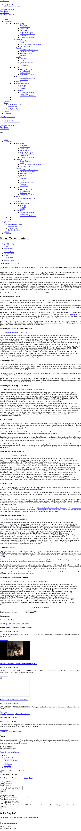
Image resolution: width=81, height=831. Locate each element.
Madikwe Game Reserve (27, 34)
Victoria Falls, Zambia (27, 74)
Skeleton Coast (76, 508)
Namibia (18, 57)
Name (2, 783)
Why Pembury (12, 106)
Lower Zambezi (25, 71)
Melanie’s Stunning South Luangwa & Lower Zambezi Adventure (24, 389)
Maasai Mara (24, 80)
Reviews (6, 112)
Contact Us (7, 113)
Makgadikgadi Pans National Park (30, 44)
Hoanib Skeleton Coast (27, 62)
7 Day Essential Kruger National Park (16, 332)
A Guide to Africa (9, 245)
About (6, 103)
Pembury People (13, 108)
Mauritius (23, 85)
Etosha (22, 60)
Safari (6, 247)
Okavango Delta (25, 46)
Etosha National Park (44, 508)
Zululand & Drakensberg (27, 37)
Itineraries (7, 101)
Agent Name (4, 797)
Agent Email (4, 799)
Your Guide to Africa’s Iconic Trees (14, 700)
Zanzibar (22, 89)
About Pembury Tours (15, 104)
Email (2, 785)
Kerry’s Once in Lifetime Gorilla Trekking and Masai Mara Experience (26, 581)
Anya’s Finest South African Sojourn (15, 455)
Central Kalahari (25, 41)
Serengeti (23, 55)
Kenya (18, 76)
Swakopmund (24, 66)
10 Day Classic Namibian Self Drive (15, 519)
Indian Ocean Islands (22, 83)
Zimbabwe (19, 90)
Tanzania (18, 48)
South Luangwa (25, 73)
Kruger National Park (26, 32)
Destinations (8, 21)
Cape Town (23, 25)
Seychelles (23, 87)
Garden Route (24, 30)
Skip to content (4, 1)
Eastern (2, 434)
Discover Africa (9, 243)
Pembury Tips (8, 248)
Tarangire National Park (27, 51)
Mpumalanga (24, 35)
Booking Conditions (14, 110)
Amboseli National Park (27, 78)
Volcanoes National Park (71, 553)
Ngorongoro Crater (26, 53)
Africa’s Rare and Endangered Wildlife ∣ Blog (18, 664)
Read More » (4, 640)
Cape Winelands (25, 27)
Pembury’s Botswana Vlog (11, 718)
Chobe (22, 43)
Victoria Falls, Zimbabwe (28, 96)
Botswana (19, 39)
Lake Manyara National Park (29, 50)
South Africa (20, 23)
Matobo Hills (24, 94)
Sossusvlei (23, 64)
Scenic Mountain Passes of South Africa (16, 628)
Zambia (18, 67)
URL (1, 803)
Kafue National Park (26, 69)
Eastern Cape (24, 28)
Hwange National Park (27, 92)
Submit (3, 791)
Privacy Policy (28, 778)
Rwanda (18, 81)
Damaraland (23, 58)
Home (6, 20)
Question (3, 789)
